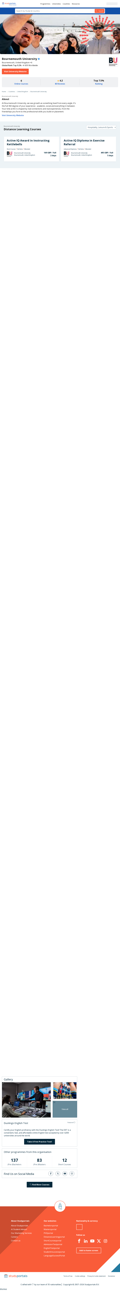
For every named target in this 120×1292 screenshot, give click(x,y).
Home (4, 92)
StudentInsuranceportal (54, 1252)
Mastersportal (50, 1229)
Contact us (15, 1240)
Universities (56, 4)
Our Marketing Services (21, 1233)
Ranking (98, 83)
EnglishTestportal (52, 1248)
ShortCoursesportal (52, 1240)
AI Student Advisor (19, 1229)
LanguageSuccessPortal (54, 1255)
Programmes (45, 4)
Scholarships (30, 194)
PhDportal (48, 1233)
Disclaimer (111, 1276)
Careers (32, 199)
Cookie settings (80, 1276)
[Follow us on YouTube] (92, 1241)
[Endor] (65, 1174)
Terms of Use (68, 1276)
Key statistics (30, 182)
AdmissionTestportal (53, 1244)
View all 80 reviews (52, 913)
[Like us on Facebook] (79, 1241)
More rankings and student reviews (57, 784)
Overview (32, 177)
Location (32, 205)
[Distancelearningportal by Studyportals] (9, 4)
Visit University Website (15, 71)
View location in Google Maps (59, 870)
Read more (45, 711)
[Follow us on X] (99, 1241)
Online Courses (21, 83)
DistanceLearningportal (54, 1237)
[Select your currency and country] (79, 1227)
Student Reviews (28, 211)
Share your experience (93, 987)
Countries (66, 4)
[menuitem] (45, 4)
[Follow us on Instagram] (105, 1241)
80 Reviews (60, 83)
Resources (76, 4)
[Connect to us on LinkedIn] (85, 1241)
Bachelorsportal (51, 1225)
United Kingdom (22, 92)
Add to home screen (88, 1250)
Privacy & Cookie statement (96, 1276)
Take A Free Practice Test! (39, 1141)
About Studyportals (19, 1225)
